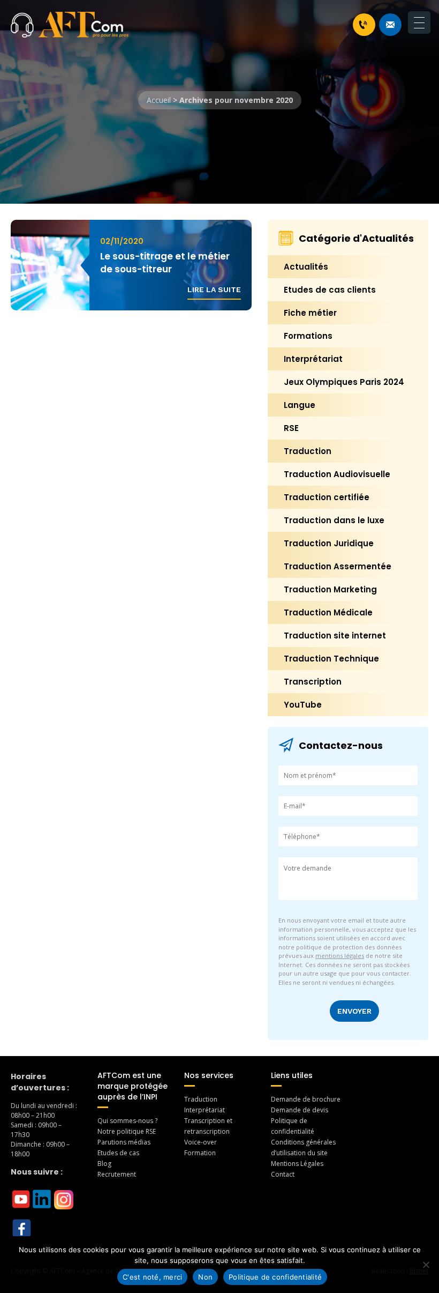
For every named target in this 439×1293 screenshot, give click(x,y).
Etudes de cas (118, 1152)
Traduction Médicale (328, 612)
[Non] (425, 1264)
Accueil (159, 100)
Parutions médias (123, 1142)
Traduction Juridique (329, 543)
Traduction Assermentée (337, 566)
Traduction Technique (331, 658)
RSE (291, 428)
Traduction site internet (335, 635)
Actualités (306, 266)
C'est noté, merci (152, 1277)
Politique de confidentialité (275, 1277)
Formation (200, 1152)
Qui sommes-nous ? (127, 1120)
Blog (104, 1163)
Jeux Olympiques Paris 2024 (344, 382)
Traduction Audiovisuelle (337, 474)
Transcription (313, 681)
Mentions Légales (297, 1163)
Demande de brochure (305, 1099)
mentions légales (339, 956)
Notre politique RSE (126, 1131)
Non (205, 1277)
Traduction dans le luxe (334, 520)
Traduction (307, 451)
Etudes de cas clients (330, 289)
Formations (308, 335)
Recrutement (116, 1174)
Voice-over (200, 1142)
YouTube (303, 704)
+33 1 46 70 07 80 (364, 24)
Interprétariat (313, 359)
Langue (299, 405)
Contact (282, 1174)
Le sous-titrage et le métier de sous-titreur (165, 263)
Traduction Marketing (330, 589)
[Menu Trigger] (419, 22)
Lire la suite (214, 289)
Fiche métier (310, 312)
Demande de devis (299, 1109)
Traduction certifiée (326, 497)
